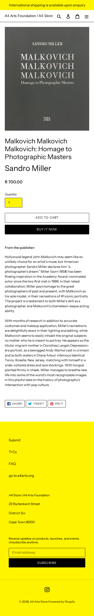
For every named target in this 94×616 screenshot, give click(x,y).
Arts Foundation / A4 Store (31, 16)
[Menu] (86, 16)
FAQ (12, 464)
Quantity (11, 194)
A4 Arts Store (39, 601)
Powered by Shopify (61, 601)
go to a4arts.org (21, 475)
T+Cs (13, 452)
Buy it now (47, 229)
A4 (7, 16)
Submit (15, 440)
